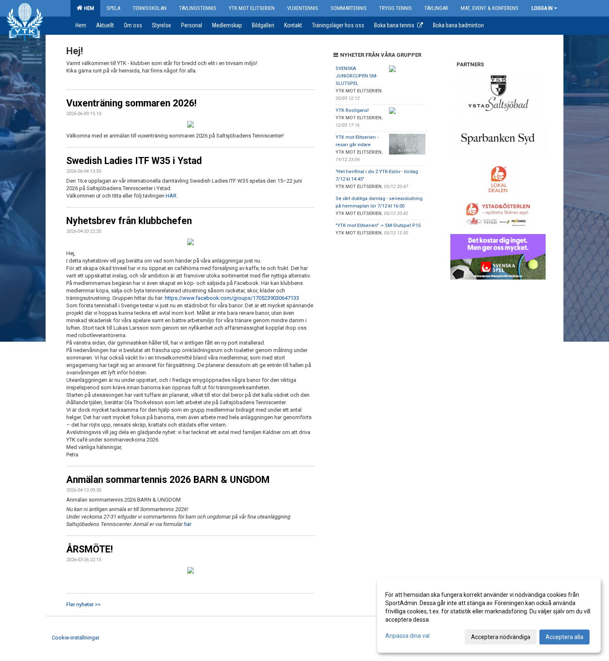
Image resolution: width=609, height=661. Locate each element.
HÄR (171, 196)
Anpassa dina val (407, 635)
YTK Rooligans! (352, 110)
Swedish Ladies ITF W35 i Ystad (134, 160)
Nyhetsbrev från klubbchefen (129, 221)
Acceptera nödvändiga (500, 637)
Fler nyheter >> (83, 604)
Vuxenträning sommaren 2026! (131, 103)
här (188, 524)
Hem (88, 8)
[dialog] (489, 615)
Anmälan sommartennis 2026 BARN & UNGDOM (168, 479)
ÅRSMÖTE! (89, 549)
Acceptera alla (564, 637)
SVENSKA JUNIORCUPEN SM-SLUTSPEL (356, 76)
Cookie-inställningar (75, 637)
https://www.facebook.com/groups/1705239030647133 (232, 298)
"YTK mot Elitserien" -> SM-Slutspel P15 (378, 225)
